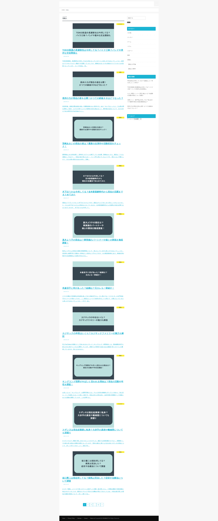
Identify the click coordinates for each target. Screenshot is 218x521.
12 (98, 504)
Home (63, 518)
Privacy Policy (71, 518)
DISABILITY (69, 3)
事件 (128, 55)
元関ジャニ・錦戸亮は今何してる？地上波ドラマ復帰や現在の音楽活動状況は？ (140, 100)
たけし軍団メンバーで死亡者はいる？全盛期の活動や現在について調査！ (140, 94)
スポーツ (128, 3)
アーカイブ (130, 119)
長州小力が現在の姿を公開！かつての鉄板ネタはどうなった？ (140, 107)
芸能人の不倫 (132, 64)
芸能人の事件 (132, 68)
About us (150, 3)
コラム (129, 46)
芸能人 (121, 3)
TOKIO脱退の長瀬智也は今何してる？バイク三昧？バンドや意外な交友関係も (140, 88)
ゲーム (129, 42)
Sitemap (136, 3)
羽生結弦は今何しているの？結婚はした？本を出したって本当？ (140, 81)
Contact (143, 3)
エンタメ (130, 37)
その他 (129, 33)
